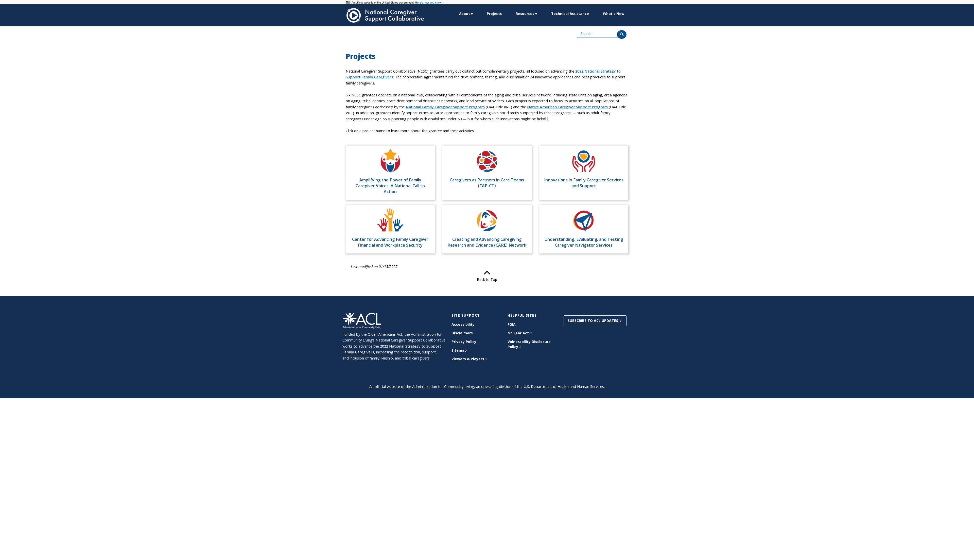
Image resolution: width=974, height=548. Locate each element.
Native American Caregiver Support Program (567, 106)
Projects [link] (494, 13)
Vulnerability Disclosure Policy (529, 344)
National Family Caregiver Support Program (445, 106)
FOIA (512, 324)
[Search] (622, 34)
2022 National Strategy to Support (411, 346)
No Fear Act (518, 333)
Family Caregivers (358, 351)
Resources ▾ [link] (526, 13)
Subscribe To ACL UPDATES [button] (593, 320)
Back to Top (487, 279)
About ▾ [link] (466, 13)
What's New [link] (613, 13)
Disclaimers (462, 333)
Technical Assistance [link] (570, 13)
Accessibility (463, 324)
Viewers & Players (467, 358)
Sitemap (459, 350)
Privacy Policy (463, 341)
